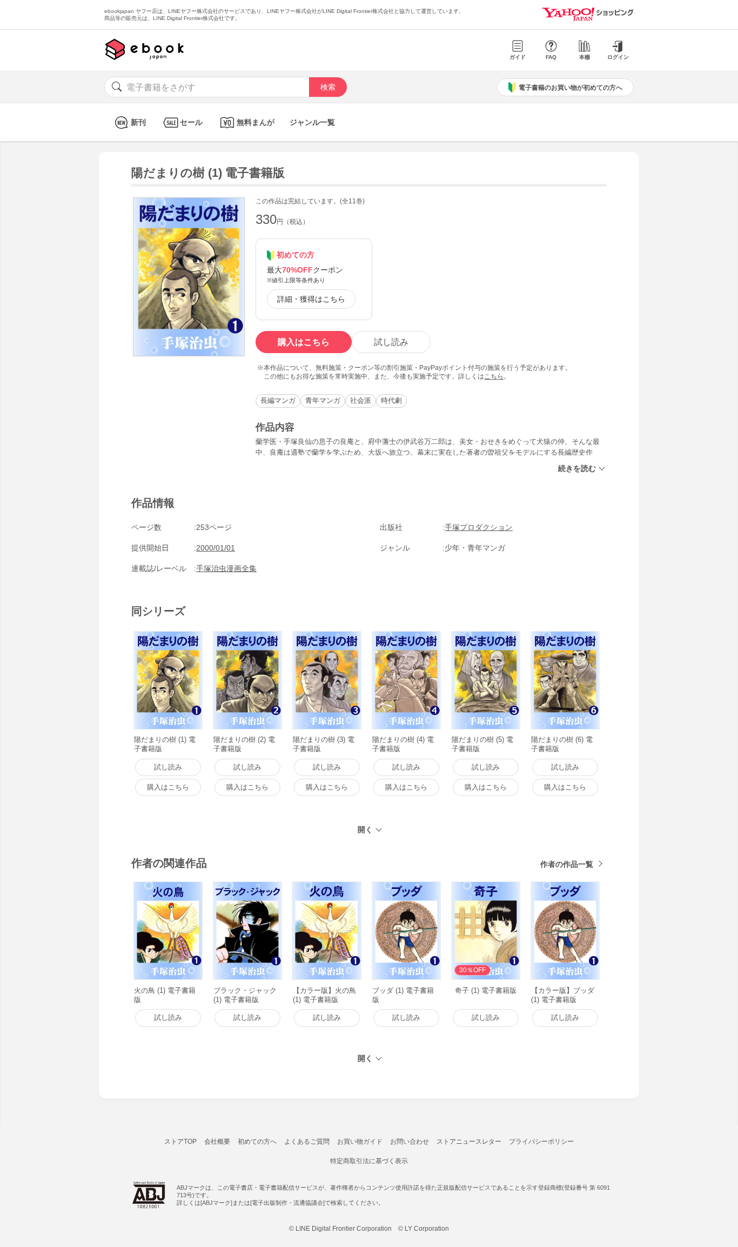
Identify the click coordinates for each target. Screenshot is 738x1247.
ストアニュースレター (469, 1141)
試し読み (391, 342)
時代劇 (391, 400)
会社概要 (217, 1141)
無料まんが (255, 122)
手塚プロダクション (479, 527)
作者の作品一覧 (566, 864)
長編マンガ (278, 400)
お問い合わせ (409, 1141)
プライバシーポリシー (541, 1141)
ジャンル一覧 (312, 122)
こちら (494, 376)
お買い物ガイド (360, 1141)
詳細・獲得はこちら (311, 299)
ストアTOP (180, 1141)
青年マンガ (322, 400)
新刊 (138, 122)
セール (191, 122)
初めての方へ (257, 1141)
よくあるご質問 (307, 1141)
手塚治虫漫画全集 (226, 568)
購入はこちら (304, 342)
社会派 (360, 400)
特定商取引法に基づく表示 (369, 1161)
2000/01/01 (215, 547)
